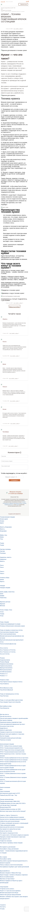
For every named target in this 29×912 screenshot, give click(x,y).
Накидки (2, 585)
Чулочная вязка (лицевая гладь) (9, 632)
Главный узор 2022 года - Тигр (8, 795)
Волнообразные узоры (6, 688)
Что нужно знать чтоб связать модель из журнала (14, 835)
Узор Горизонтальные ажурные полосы (11, 681)
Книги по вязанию (5, 787)
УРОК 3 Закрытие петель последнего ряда (12, 750)
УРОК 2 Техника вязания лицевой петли (11, 748)
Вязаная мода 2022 (5, 807)
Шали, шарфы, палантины (7, 591)
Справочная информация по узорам (10, 624)
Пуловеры (6, 432)
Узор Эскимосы (4, 683)
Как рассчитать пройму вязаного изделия (12, 817)
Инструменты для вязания (6, 10)
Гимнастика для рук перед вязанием (10, 894)
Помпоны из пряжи (5, 740)
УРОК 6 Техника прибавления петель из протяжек (14, 758)
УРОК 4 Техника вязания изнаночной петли (12, 752)
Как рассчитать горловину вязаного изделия (13, 819)
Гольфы (2, 613)
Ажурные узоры (4, 679)
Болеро (2, 521)
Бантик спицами (4, 736)
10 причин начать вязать (7, 888)
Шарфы (2, 595)
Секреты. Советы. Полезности (8, 815)
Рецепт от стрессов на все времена (10, 890)
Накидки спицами (5, 587)
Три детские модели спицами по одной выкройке (14, 718)
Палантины (3, 597)
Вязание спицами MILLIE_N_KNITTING (8, 7)
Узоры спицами (4, 622)
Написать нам (23, 4)
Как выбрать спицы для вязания (9, 849)
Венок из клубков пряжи (7, 876)
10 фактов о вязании (6, 841)
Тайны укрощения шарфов (7, 825)
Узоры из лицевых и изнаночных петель (11, 630)
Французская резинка (6, 667)
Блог (2, 9)
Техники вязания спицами (7, 517)
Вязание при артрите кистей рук (9, 892)
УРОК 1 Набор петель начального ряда (11, 746)
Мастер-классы (4, 714)
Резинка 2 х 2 (3, 673)
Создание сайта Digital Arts (14, 513)
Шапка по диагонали (6, 730)
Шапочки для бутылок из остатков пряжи (12, 827)
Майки (2, 537)
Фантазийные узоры (6, 706)
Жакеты (5, 319)
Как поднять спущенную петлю (9, 833)
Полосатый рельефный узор (8, 644)
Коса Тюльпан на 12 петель (8, 652)
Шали (4, 364)
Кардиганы (3, 559)
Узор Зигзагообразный (6, 690)
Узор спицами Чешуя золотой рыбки (10, 702)
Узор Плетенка (4, 696)
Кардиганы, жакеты (5, 557)
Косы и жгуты (4, 648)
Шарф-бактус (4, 728)
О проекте (3, 905)
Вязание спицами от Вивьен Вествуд (10, 873)
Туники (2, 543)
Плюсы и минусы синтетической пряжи (11, 864)
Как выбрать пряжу (5, 859)
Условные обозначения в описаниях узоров (12, 626)
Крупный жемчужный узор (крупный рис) (11, 640)
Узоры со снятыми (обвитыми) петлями (11, 700)
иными (17, 504)
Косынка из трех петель (7, 726)
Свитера (2, 551)
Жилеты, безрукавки (6, 527)
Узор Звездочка (4, 708)
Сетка (1, 642)
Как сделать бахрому (6, 720)
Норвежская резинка (6, 666)
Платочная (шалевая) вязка (8, 634)
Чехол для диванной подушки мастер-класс (12, 724)
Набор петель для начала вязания (9, 821)
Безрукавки (3, 531)
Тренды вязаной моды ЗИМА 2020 (10, 801)
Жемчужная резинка (6, 669)
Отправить (14, 480)
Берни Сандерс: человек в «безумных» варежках (14, 874)
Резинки (2, 658)
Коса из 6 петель (5, 654)
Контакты (3, 907)
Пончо (4, 341)
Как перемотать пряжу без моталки (10, 829)
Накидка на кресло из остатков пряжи (11, 732)
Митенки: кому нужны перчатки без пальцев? (13, 811)
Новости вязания (5, 791)
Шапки (2, 579)
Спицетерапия (4, 886)
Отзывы (2, 908)
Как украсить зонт (5, 839)
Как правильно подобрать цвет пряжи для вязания (14, 866)
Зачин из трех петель (6, 831)
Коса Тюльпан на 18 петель (8, 650)
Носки (4, 409)
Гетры (2, 615)
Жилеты (2, 529)
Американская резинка (6, 664)
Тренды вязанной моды (7, 799)
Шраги (2, 523)
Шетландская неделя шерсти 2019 (10, 793)
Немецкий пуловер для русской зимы (10, 738)
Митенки (2, 605)
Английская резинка (5, 671)
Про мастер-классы (5, 716)
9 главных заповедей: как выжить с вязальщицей (14, 823)
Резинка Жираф (4, 662)
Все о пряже (3, 857)
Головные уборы (4, 577)
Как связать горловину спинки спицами (11, 842)
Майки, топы (3, 535)
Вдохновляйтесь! (5, 871)
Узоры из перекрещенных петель (9, 694)
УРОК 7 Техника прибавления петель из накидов (13, 759)
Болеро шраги (4, 519)
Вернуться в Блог (14, 307)
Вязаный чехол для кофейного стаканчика (12, 734)
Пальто (5, 386)
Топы (1, 539)
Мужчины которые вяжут (7, 878)
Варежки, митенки (5, 601)
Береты (2, 581)
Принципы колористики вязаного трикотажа (12, 837)
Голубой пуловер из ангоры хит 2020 (10, 809)
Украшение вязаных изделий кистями (11, 722)
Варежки (2, 603)
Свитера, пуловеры (5, 549)
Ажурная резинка (5, 660)
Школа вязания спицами (7, 744)
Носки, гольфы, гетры (6, 610)
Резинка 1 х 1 (3, 675)
